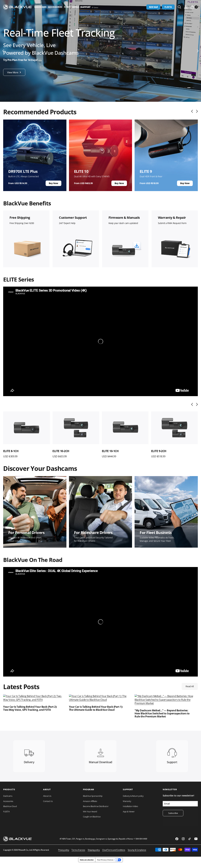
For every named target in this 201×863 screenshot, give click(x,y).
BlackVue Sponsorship (92, 795)
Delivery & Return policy (133, 795)
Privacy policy (63, 850)
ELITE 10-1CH (110, 451)
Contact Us (48, 801)
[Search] (179, 7)
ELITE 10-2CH (60, 451)
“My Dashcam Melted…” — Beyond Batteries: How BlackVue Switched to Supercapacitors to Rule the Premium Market (162, 713)
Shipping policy (94, 850)
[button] (186, 7)
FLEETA (168, 6)
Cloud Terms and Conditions (113, 850)
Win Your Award (90, 811)
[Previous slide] (192, 111)
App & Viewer (128, 811)
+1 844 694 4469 (140, 838)
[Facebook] (177, 839)
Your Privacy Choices (105, 860)
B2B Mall (153, 6)
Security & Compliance (137, 850)
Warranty (127, 801)
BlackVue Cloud (10, 806)
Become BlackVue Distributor (95, 806)
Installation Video (130, 806)
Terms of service (78, 850)
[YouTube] (196, 839)
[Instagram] (183, 839)
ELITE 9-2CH (158, 451)
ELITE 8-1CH (10, 451)
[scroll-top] (195, 858)
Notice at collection (86, 860)
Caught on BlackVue (91, 816)
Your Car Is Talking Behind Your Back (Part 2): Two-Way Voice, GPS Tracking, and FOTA (30, 708)
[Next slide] (196, 111)
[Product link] (26, 427)
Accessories (55, 6)
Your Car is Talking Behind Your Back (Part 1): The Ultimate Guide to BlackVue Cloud (96, 708)
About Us (47, 795)
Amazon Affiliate (90, 801)
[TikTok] (189, 839)
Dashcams (40, 6)
